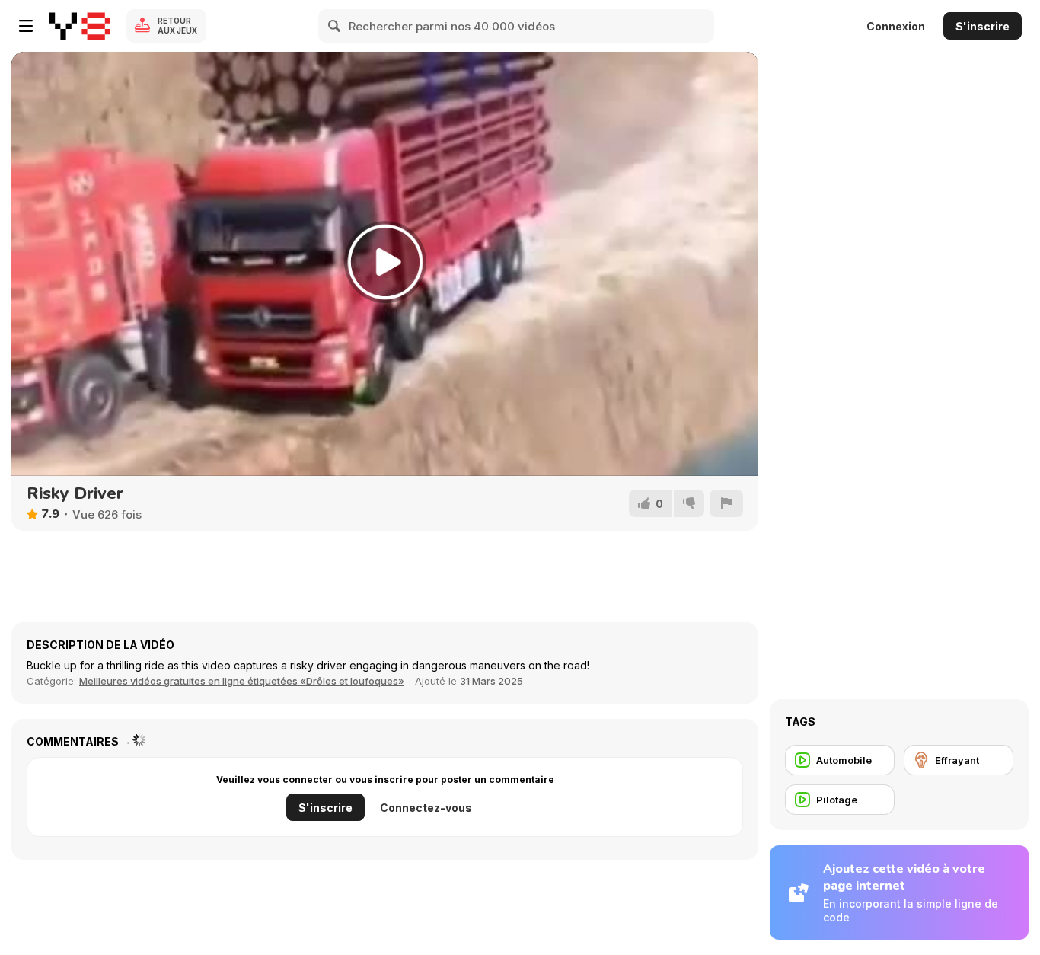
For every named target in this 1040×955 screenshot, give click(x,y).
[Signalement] (726, 503)
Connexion (895, 26)
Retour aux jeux (177, 25)
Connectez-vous (426, 807)
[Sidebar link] (26, 26)
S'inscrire (982, 26)
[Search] (335, 26)
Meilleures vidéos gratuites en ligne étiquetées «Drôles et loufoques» (241, 681)
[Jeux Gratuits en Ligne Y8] (80, 26)
